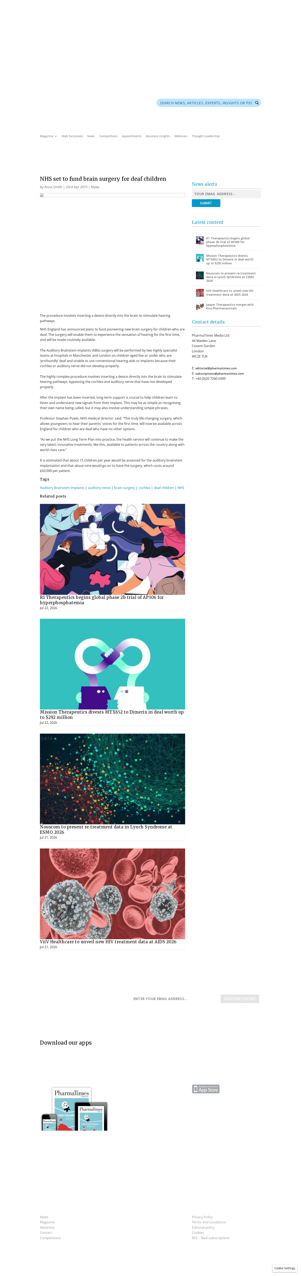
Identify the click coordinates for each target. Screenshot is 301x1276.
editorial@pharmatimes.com (216, 368)
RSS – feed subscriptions (211, 1238)
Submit (206, 203)
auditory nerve (99, 487)
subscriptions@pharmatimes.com (219, 374)
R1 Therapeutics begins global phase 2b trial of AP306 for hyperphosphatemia (228, 242)
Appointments (131, 136)
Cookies (198, 1232)
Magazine (46, 136)
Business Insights (158, 136)
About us (82, 57)
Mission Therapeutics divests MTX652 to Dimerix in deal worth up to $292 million (229, 259)
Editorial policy (203, 1227)
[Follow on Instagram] (127, 1218)
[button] (285, 1268)
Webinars (181, 136)
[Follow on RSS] (233, 57)
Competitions (108, 136)
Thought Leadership (206, 136)
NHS (181, 487)
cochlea (144, 487)
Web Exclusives (72, 136)
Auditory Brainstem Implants (62, 487)
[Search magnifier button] (257, 103)
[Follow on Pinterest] (241, 57)
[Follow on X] (249, 57)
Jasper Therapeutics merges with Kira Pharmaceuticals (230, 306)
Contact (46, 1232)
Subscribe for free (240, 999)
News (91, 136)
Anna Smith (53, 187)
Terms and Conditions (209, 1222)
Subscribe (47, 57)
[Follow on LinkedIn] (258, 57)
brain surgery (124, 487)
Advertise (64, 57)
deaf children (164, 487)
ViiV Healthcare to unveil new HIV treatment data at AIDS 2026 (108, 941)
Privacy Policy (202, 1217)
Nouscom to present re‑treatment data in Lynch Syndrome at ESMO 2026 (231, 277)
